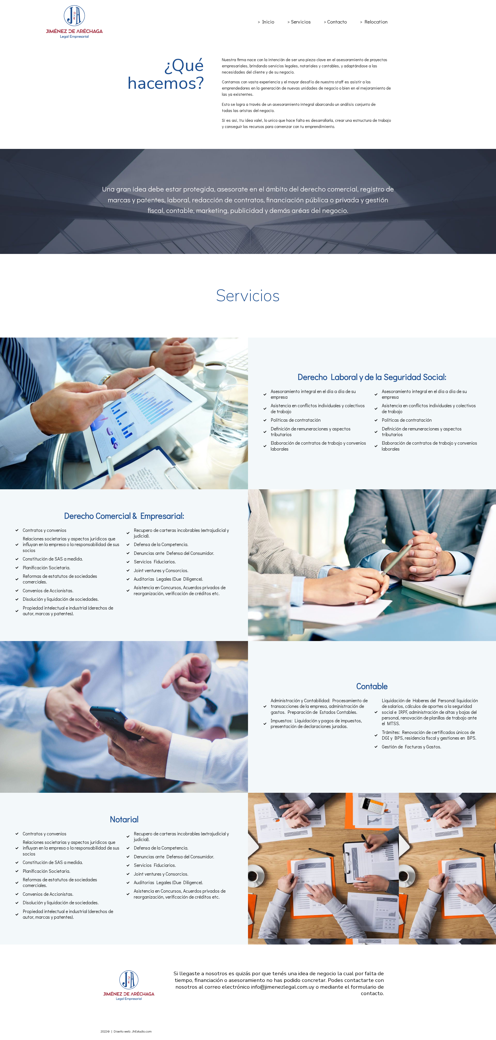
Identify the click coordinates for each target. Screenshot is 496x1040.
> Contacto (335, 21)
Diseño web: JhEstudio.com (133, 1031)
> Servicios (299, 21)
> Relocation (374, 21)
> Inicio (266, 21)
